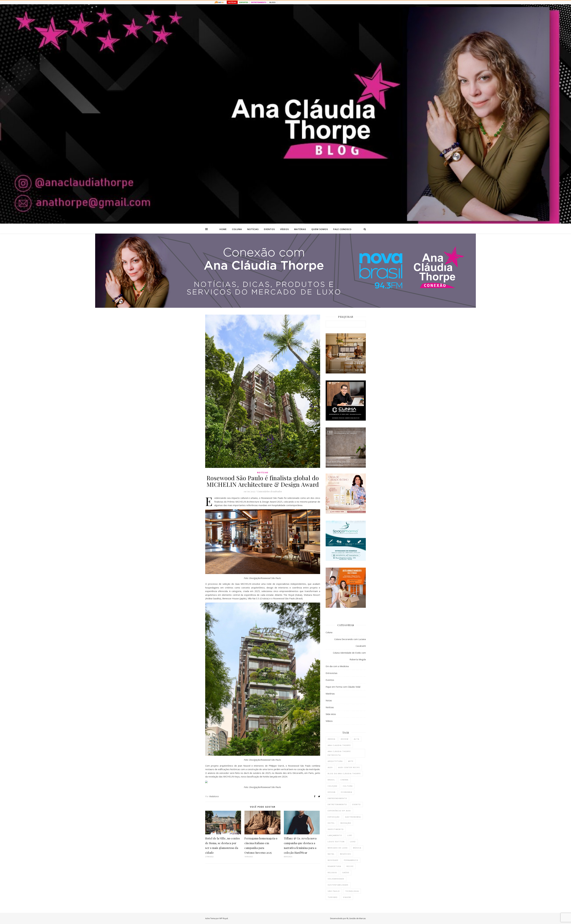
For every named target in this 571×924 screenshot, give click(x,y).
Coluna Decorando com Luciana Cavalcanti (350, 642)
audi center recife (349, 767)
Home (223, 229)
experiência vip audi (339, 811)
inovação (345, 823)
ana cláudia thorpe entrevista (339, 753)
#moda (331, 739)
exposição (334, 817)
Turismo (333, 897)
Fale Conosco (342, 229)
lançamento (335, 835)
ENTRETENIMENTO (258, 2)
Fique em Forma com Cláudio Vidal (343, 686)
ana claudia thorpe (339, 745)
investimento (336, 829)
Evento (356, 804)
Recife (350, 866)
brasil (331, 780)
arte (350, 761)
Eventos (269, 229)
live (350, 835)
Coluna (237, 229)
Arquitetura (335, 761)
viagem (347, 897)
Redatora (214, 796)
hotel (331, 823)
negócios (345, 854)
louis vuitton (336, 841)
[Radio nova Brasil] (285, 306)
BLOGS (272, 2)
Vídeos (284, 229)
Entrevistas (331, 673)
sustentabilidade (338, 885)
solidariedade (336, 879)
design (331, 792)
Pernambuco (351, 860)
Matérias (300, 229)
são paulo (334, 891)
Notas (329, 700)
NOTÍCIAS (232, 2)
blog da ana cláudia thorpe (344, 773)
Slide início (331, 714)
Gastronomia (353, 817)
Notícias (253, 229)
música (357, 848)
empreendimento (337, 798)
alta (356, 739)
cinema (344, 780)
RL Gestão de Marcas (356, 918)
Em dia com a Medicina (337, 666)
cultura (348, 786)
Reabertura (334, 866)
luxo (353, 841)
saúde (345, 872)
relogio (332, 872)
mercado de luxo (338, 848)
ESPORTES (243, 2)
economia (346, 792)
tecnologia (352, 891)
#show (344, 739)
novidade (333, 860)
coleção (332, 786)
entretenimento (337, 804)
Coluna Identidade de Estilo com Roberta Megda (349, 656)
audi (330, 767)
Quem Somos (319, 229)
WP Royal (223, 918)
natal (331, 854)
